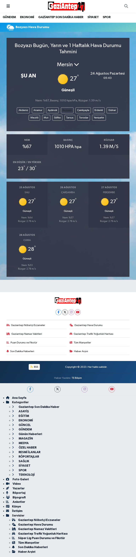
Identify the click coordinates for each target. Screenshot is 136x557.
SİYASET (93, 17)
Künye (16, 506)
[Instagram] (71, 312)
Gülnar (112, 110)
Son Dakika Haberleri (22, 351)
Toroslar (83, 117)
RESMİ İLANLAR (29, 452)
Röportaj (18, 492)
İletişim (17, 510)
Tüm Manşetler (82, 342)
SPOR (106, 17)
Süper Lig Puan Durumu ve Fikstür (41, 538)
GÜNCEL (24, 424)
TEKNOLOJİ (26, 474)
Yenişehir (99, 117)
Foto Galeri (20, 479)
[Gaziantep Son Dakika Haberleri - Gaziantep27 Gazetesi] (66, 6)
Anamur (37, 110)
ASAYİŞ (23, 411)
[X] (65, 312)
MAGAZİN (25, 438)
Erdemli (99, 110)
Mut (46, 117)
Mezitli (34, 117)
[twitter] (57, 389)
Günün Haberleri (30, 434)
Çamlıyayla (83, 110)
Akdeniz (23, 110)
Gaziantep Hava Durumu (88, 325)
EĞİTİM (23, 415)
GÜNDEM (9, 17)
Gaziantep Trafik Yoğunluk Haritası (93, 334)
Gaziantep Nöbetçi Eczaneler (28, 325)
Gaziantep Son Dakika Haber (38, 406)
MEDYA (23, 443)
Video (16, 483)
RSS (35, 367)
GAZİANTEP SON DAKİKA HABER (60, 17)
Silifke (57, 117)
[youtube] (112, 389)
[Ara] (126, 6)
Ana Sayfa (19, 397)
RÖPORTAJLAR (28, 456)
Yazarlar (18, 488)
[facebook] (30, 389)
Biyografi (19, 497)
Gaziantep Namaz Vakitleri (26, 334)
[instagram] (84, 389)
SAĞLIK (23, 461)
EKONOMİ (27, 17)
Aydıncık (52, 110)
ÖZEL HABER (27, 447)
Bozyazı (67, 110)
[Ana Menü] (8, 6)
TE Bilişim (77, 378)
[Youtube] (78, 312)
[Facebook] (58, 312)
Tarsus (69, 117)
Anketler (18, 501)
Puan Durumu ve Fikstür (24, 342)
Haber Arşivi (81, 351)
